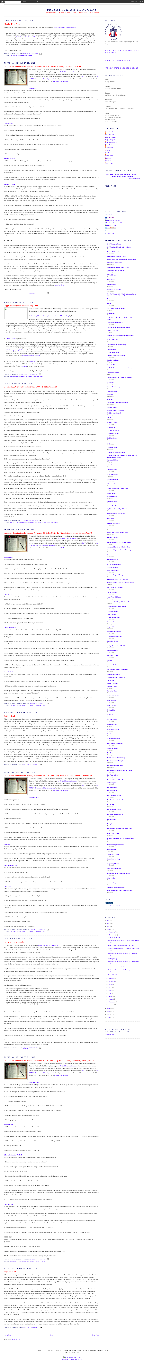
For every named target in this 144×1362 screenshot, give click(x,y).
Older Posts (95, 1335)
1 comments (33, 520)
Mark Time (110, 518)
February (111, 1002)
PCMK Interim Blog (113, 617)
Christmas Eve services (25, 522)
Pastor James (111, 614)
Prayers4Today (112, 627)
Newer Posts (7, 1335)
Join (107, 174)
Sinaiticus (110, 734)
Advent (12, 522)
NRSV (84, 76)
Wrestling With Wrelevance (116, 887)
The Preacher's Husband (115, 800)
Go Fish (47, 522)
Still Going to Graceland (115, 743)
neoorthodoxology (113, 570)
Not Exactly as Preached (115, 587)
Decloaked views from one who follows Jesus (121, 368)
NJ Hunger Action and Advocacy (117, 579)
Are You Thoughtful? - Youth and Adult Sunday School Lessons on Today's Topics (122, 295)
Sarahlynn (108, 158)
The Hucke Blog (112, 787)
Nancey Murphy (47, 1050)
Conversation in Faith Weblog (116, 344)
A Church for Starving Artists (116, 256)
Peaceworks (111, 622)
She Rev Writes (112, 719)
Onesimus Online (112, 611)
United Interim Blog (113, 859)
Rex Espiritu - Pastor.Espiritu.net (117, 669)
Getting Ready (10, 716)
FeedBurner (108, 215)
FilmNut (109, 418)
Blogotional (111, 313)
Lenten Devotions (112, 506)
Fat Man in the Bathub (114, 413)
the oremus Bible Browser (60, 81)
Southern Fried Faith (113, 738)
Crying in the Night (113, 352)
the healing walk (112, 783)
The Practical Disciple (114, 795)
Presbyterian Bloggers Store (121, 68)
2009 (108, 1008)
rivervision (110, 680)
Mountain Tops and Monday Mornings (119, 550)
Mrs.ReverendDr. (112, 559)
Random (127, 174)
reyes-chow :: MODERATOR (116, 677)
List (111, 174)
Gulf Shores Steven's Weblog (116, 452)
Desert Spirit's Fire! (113, 372)
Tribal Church (111, 849)
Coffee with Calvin (113, 340)
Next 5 (114, 176)
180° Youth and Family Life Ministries (119, 247)
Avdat (109, 303)
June (110, 990)
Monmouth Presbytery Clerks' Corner (119, 542)
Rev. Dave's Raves (112, 655)
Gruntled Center (112, 447)
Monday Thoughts (112, 537)
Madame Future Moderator (116, 513)
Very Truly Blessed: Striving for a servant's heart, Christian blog (50, 316)
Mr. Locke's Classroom (114, 555)
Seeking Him (111, 710)
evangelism (39, 522)
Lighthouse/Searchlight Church (117, 509)
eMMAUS (110, 399)
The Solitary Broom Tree (115, 814)
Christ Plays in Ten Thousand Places (27, 37)
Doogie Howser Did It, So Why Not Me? (119, 377)
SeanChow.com (111, 700)
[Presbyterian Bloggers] (114, 223)
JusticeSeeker (109, 145)
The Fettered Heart (113, 775)
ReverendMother (112, 665)
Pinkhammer (109, 155)
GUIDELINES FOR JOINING (117, 60)
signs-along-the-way (113, 729)
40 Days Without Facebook (115, 252)
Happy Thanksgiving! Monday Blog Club (21, 305)
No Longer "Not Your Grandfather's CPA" (120, 583)
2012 (108, 923)
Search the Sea (111, 705)
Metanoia (33, 361)
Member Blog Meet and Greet (21, 55)
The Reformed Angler (114, 809)
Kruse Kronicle (112, 496)
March (111, 999)
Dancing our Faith (112, 360)
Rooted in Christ (112, 691)
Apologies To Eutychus (114, 289)
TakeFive (110, 753)
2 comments (40, 293)
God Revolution (112, 438)
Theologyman (111, 819)
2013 (108, 921)
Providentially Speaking (114, 636)
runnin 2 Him (109, 163)
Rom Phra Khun (112, 686)
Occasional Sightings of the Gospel (118, 602)
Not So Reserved (112, 592)
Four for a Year (112, 422)
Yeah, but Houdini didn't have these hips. (119, 890)
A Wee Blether (111, 275)
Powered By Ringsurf (72, 1360)
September (112, 981)
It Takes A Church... (113, 484)
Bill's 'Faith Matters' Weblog (116, 308)
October (111, 978)
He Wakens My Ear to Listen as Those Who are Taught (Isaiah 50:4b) (122, 456)
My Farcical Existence (114, 564)
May (110, 993)
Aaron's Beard (111, 284)
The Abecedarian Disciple (115, 761)
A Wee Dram (111, 280)
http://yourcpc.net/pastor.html (31, 355)
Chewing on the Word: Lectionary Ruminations (27, 295)
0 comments (33, 53)
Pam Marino (109, 153)
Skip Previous (121, 176)
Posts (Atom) (16, 1339)
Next (121, 174)
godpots (109, 443)
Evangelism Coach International (117, 402)
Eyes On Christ (111, 407)
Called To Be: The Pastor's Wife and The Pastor (120, 319)
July (110, 987)
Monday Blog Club (12, 24)
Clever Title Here (112, 330)
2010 (108, 929)
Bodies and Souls (16, 1050)
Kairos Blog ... (111, 493)
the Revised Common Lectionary (68, 72)
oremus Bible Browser (61, 1075)
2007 (108, 1014)
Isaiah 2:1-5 (33, 88)
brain (26, 1050)
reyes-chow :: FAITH (113, 674)
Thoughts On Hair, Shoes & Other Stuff (119, 828)
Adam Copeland (110, 132)
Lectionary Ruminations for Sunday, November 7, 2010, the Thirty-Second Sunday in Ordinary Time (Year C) (49, 1060)
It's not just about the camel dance (117, 488)
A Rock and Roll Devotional (116, 270)
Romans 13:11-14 (9, 184)
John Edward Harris (111, 142)
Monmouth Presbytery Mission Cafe (118, 547)
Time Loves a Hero (113, 833)
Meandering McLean (113, 523)
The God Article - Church (115, 780)
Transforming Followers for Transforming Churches (120, 839)
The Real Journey (112, 805)
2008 (108, 1011)
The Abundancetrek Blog (115, 765)
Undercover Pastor (113, 854)
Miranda (107, 150)
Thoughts (110, 824)
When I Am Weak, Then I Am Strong (118, 873)
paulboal (108, 161)
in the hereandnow (112, 474)
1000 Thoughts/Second (114, 244)
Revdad (109, 660)
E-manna (110, 394)
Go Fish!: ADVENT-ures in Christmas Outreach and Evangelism (30, 386)
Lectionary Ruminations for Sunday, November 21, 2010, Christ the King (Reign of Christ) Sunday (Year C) (48, 532)
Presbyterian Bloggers (72, 9)
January (111, 1005)
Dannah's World (112, 365)
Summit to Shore (112, 748)
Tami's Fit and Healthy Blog (116, 757)
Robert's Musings (11, 339)
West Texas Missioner (114, 868)
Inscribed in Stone (112, 479)
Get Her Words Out (113, 430)
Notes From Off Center (114, 597)
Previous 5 (134, 174)
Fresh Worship (111, 427)
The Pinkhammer (112, 790)
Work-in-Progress (112, 883)
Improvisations (112, 469)
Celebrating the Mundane (115, 322)
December (112, 932)
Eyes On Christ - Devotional (115, 410)
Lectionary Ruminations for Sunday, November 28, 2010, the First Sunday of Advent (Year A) (42, 66)
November (112, 935)
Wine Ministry (111, 878)
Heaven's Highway (113, 460)
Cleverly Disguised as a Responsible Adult (120, 335)
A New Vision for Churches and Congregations (121, 259)
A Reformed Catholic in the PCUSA (118, 267)
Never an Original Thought (115, 575)
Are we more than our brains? (16, 942)
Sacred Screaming (113, 696)
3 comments (40, 703)
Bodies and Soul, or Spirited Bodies (49, 945)
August (111, 984)
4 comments (40, 929)
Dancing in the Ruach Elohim (116, 355)
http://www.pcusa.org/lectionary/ (16, 350)
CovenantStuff (111, 349)
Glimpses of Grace (113, 433)
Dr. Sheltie (110, 382)
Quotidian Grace (112, 641)
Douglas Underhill (110, 137)
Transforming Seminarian (115, 844)
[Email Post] (40, 53)
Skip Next (130, 176)
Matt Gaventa (109, 147)
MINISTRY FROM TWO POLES (117, 532)
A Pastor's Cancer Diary (115, 262)
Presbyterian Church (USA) (113, 906)
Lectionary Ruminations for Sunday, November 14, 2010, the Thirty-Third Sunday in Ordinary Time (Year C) (48, 775)
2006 (108, 1017)
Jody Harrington (110, 140)
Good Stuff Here (109, 1035)
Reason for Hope (112, 650)
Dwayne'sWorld (112, 391)
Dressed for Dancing (113, 387)
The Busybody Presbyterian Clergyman (119, 770)
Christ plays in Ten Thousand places (65, 27)
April (110, 996)
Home (51, 1335)
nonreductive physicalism (63, 1050)
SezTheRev (110, 715)
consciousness (34, 1050)
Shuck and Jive (112, 724)
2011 (108, 926)
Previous (116, 174)
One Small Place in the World (116, 606)
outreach (54, 522)
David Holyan (109, 134)
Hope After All (10, 1271)
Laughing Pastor (112, 501)
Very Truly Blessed (113, 864)
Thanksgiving (38, 376)
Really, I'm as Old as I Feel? (116, 646)
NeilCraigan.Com (112, 567)
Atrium (109, 299)
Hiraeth (109, 465)
